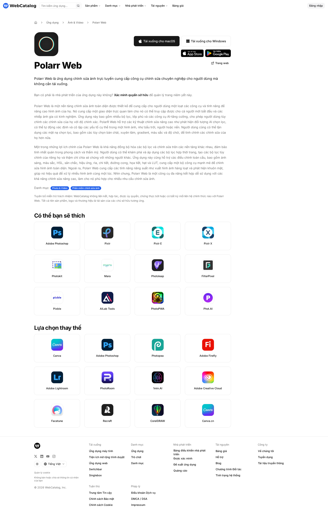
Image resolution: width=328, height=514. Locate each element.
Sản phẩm (91, 5)
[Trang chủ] (19, 6)
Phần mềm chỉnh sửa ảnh (85, 188)
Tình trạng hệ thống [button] (228, 475)
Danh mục (111, 5)
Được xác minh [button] (182, 458)
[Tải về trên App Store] (192, 53)
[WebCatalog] (37, 446)
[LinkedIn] (41, 456)
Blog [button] (218, 463)
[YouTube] (47, 456)
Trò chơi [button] (136, 457)
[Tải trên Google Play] (218, 53)
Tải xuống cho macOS (159, 41)
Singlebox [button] (95, 475)
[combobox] (54, 464)
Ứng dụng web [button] (98, 463)
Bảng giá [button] (221, 451)
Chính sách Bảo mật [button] (101, 498)
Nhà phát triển (134, 5)
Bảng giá (178, 5)
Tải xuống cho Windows (208, 41)
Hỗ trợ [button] (219, 457)
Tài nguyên (158, 5)
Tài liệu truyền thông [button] (271, 463)
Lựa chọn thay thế (57, 327)
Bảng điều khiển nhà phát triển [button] (189, 452)
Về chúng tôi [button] (266, 451)
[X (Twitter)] (35, 456)
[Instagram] (53, 456)
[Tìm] (78, 5)
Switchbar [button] (95, 469)
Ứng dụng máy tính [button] (101, 451)
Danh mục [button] (137, 463)
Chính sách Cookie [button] (101, 504)
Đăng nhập (316, 5)
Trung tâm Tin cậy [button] (100, 492)
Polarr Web (99, 22)
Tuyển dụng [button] (265, 457)
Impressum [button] (138, 504)
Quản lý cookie (42, 472)
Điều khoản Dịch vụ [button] (143, 492)
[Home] (35, 22)
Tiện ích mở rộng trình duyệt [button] (107, 457)
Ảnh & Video (75, 22)
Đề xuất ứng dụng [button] (184, 464)
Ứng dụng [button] (137, 451)
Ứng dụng (52, 22)
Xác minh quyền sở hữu (131, 95)
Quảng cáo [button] (180, 470)
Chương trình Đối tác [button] (228, 469)
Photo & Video (59, 188)
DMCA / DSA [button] (139, 498)
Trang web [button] (222, 63)
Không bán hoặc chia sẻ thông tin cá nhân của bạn (56, 479)
